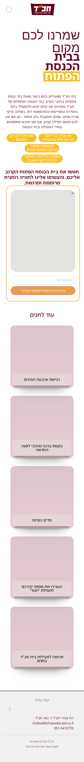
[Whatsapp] (32, 755)
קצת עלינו (42, 700)
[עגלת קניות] (9, 9)
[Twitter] (45, 755)
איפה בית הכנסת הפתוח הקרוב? (43, 290)
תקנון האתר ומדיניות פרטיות (42, 746)
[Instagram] (39, 755)
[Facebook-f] (51, 755)
